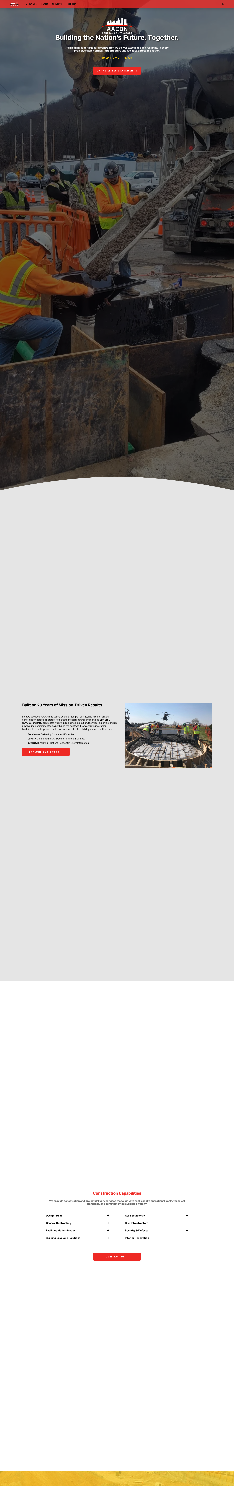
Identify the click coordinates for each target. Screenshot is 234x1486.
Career (44, 4)
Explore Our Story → (46, 751)
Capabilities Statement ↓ (117, 70)
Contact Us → (117, 1256)
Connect (72, 4)
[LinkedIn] (223, 4)
